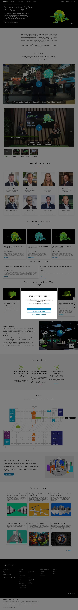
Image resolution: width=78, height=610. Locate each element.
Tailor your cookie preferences (39, 314)
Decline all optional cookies (39, 311)
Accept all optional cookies (39, 308)
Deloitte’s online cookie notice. (44, 303)
